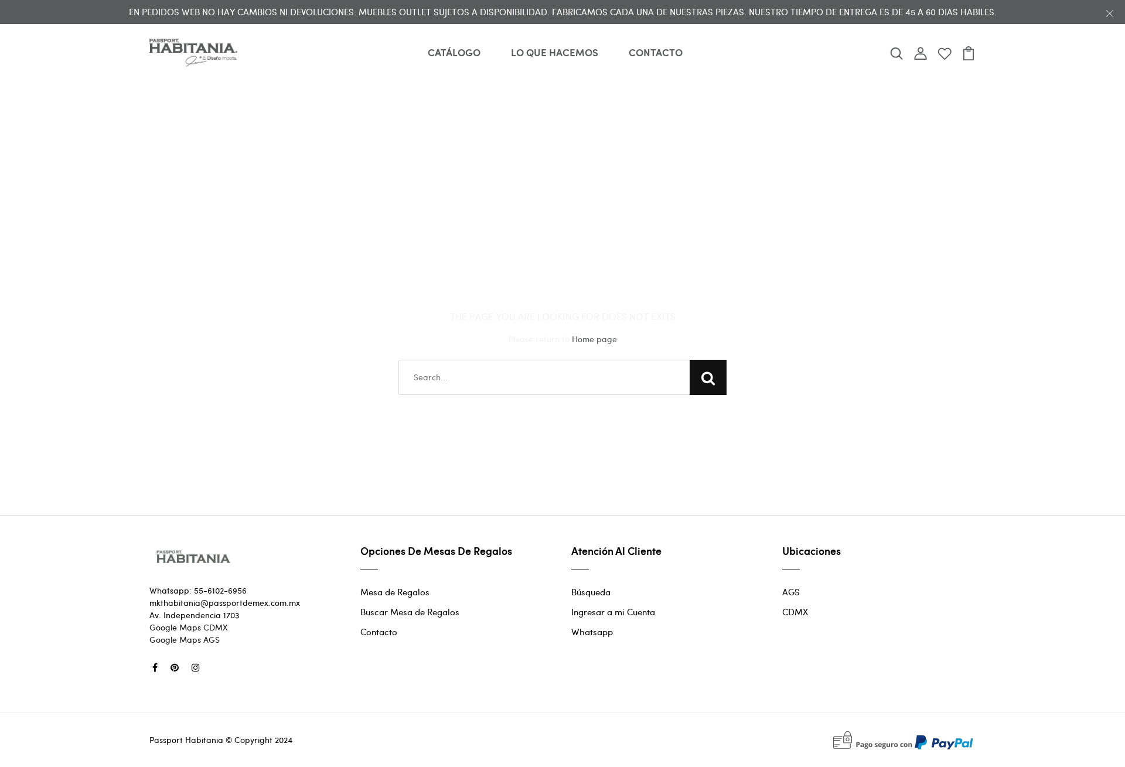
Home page (594, 339)
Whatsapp (592, 632)
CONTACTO (656, 52)
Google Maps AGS (184, 639)
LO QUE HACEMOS (554, 52)
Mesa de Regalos (394, 592)
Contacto (378, 632)
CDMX (795, 612)
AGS (791, 592)
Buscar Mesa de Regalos (409, 612)
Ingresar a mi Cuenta (613, 612)
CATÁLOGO (454, 52)
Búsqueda (591, 592)
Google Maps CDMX (188, 627)
